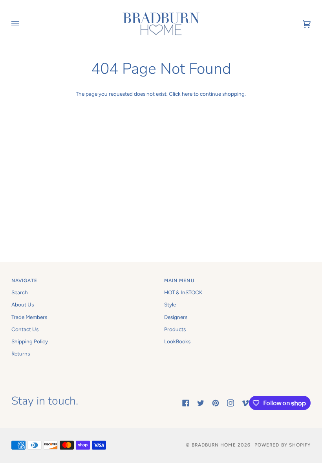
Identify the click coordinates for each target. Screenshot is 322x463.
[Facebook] (185, 402)
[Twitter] (200, 402)
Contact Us (24, 329)
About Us (22, 304)
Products (175, 329)
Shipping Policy (29, 341)
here (187, 94)
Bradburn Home (214, 445)
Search (19, 292)
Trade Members (29, 317)
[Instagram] (230, 402)
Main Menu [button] (179, 280)
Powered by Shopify (282, 445)
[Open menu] (23, 24)
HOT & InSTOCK (183, 292)
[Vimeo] (245, 402)
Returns (20, 353)
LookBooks (177, 341)
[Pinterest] (215, 402)
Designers (175, 317)
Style (170, 304)
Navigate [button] (24, 280)
